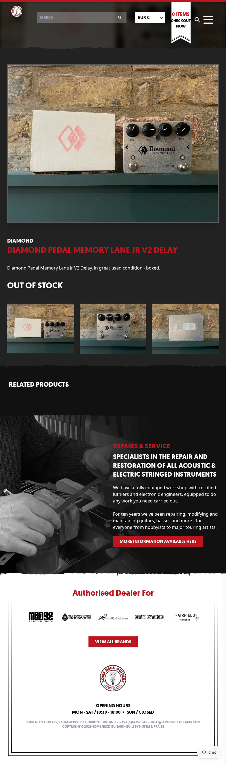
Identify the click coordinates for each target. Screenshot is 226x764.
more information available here (158, 541)
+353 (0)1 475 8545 (133, 722)
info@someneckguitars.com (175, 722)
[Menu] (208, 19)
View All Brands (113, 642)
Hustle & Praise (151, 726)
